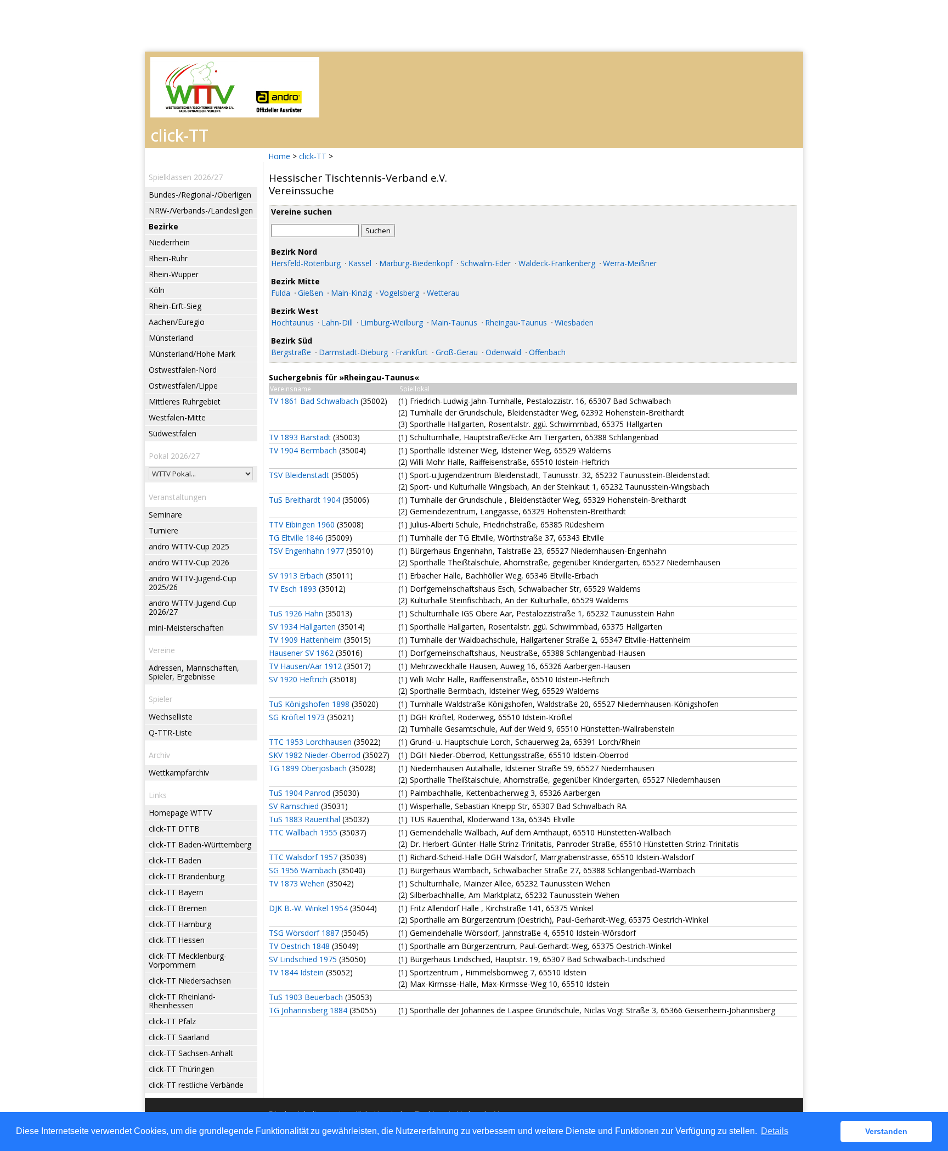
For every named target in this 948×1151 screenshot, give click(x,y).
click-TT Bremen (178, 908)
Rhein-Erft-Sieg (175, 306)
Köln (157, 290)
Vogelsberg (399, 293)
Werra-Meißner (630, 263)
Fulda (280, 293)
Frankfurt (412, 352)
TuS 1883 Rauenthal (304, 819)
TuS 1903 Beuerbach (306, 997)
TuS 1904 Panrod (299, 793)
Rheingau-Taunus (516, 322)
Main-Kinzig (351, 293)
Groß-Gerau (457, 352)
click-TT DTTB (174, 828)
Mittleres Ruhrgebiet (185, 401)
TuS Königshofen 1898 (309, 704)
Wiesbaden (574, 322)
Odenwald (503, 352)
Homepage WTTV (180, 812)
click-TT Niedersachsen (190, 980)
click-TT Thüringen (181, 1069)
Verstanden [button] (886, 1131)
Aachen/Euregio (177, 322)
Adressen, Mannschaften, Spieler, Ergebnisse (194, 672)
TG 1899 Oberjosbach (308, 768)
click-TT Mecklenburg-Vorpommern (188, 960)
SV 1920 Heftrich (298, 679)
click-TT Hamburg (180, 924)
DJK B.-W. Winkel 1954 (308, 908)
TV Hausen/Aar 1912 (305, 666)
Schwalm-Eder (485, 263)
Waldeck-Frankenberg (556, 263)
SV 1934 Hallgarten (302, 626)
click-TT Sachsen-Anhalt (191, 1053)
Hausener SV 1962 (301, 653)
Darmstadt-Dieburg (353, 352)
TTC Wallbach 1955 (303, 832)
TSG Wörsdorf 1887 (304, 933)
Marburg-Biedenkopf (416, 263)
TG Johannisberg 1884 (308, 1010)
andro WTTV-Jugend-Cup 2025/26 (192, 582)
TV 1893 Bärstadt (300, 437)
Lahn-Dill (337, 322)
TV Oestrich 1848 (299, 946)
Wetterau (443, 293)
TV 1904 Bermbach (303, 450)
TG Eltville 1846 (296, 537)
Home (279, 156)
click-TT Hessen (177, 940)
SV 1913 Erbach (296, 575)
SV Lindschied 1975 (303, 959)
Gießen (310, 293)
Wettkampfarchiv (179, 772)
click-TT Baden (175, 860)
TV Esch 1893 (293, 588)
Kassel (359, 263)
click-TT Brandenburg (186, 876)
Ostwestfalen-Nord (183, 369)
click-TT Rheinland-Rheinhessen (182, 1000)
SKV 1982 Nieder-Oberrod (314, 755)
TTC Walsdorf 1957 (303, 857)
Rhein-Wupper (174, 274)
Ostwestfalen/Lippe (183, 385)
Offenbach (547, 352)
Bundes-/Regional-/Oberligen (200, 194)
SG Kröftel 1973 (297, 717)
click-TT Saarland (179, 1037)
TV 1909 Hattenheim (305, 640)
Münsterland (171, 338)
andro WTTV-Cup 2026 (189, 562)
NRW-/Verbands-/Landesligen (201, 210)
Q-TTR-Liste (170, 732)
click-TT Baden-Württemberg (200, 844)
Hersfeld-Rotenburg (306, 263)
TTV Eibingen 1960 (302, 524)
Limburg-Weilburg (391, 322)
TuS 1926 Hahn (296, 613)
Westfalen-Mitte (177, 417)
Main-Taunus (454, 322)
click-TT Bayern (176, 892)
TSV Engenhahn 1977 (306, 551)
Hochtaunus (292, 322)
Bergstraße (291, 352)
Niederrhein (169, 242)
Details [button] (774, 1131)
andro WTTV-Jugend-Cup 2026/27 (192, 607)
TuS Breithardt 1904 (304, 500)
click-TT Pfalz (172, 1021)
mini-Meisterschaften (186, 627)
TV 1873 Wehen (297, 883)
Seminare (165, 514)
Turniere (163, 530)
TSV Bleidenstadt (299, 475)
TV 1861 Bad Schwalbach (313, 401)
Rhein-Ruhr (168, 258)
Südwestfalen (172, 433)
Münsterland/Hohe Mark (192, 354)
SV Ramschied (294, 806)
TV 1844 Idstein (296, 972)
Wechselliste (171, 716)
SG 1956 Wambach (302, 870)
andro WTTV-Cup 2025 (189, 546)
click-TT (312, 156)
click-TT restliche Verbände (196, 1085)
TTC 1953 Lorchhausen (310, 742)
